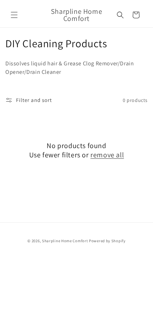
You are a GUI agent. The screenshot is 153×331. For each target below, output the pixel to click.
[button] (14, 15)
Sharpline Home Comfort (65, 240)
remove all (107, 154)
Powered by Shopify (107, 240)
